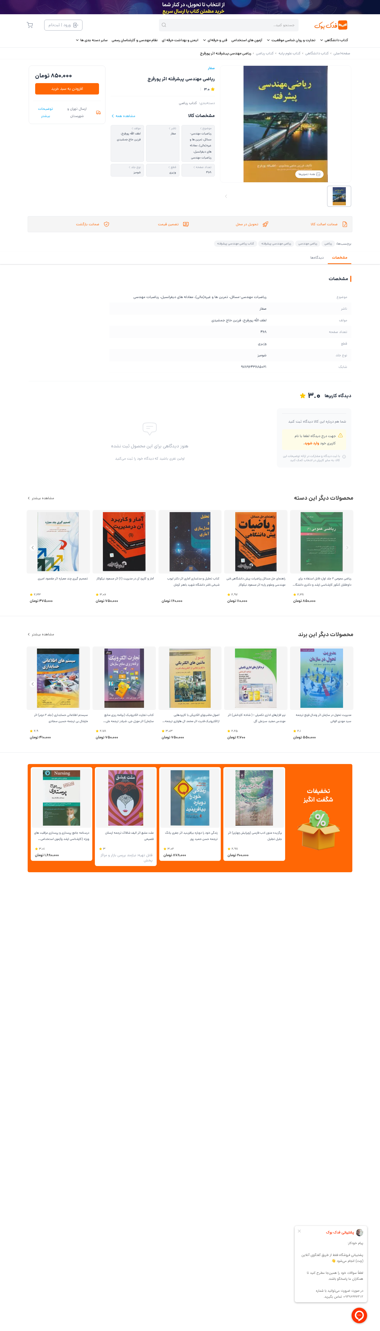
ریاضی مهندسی (307, 243)
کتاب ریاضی (188, 103)
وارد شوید (311, 443)
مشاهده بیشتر (43, 498)
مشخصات (339, 257)
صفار (211, 68)
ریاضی (328, 243)
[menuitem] (334, 40)
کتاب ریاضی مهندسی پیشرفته (235, 243)
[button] (32, 547)
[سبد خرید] (30, 25)
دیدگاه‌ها (317, 257)
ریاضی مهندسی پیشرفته (276, 243)
